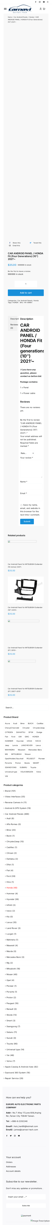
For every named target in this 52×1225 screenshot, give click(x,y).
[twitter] (11, 1136)
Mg (8, 963)
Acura (7, 723)
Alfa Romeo (12, 824)
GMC (27, 737)
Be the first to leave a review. (19, 271)
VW (6, 776)
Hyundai (20, 741)
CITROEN (9, 732)
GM (20, 737)
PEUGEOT (31, 759)
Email (23, 493)
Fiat (6, 737)
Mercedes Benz (14, 957)
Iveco (9, 911)
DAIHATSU (20, 732)
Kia (8, 916)
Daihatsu (11, 859)
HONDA (15, 302)
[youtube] (44, 2)
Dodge (39, 732)
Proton (18, 763)
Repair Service (12, 1078)
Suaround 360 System (15, 1072)
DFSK (31, 732)
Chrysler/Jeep (39, 728)
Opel (9, 980)
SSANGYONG (10, 767)
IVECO (38, 741)
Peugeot (10, 1003)
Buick (9, 836)
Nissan (28, 754)
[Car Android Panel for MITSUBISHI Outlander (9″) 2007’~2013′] (22, 661)
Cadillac (40, 723)
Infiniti (29, 741)
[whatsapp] (47, 2)
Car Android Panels (24, 300)
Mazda (10, 951)
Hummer (10, 893)
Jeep (7, 745)
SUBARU (23, 767)
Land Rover (12, 928)
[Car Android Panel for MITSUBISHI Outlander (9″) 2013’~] (23, 621)
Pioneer (41, 759)
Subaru (10, 1032)
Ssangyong (12, 1026)
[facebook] (36, 2)
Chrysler (26, 728)
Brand (8, 791)
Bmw (22, 723)
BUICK (30, 723)
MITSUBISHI (16, 754)
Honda (36, 300)
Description (13, 319)
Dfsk (9, 864)
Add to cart (26, 292)
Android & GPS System (15, 808)
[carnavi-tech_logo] (20, 5)
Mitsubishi (11, 968)
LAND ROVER (26, 745)
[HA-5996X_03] (26, 133)
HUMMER (9, 741)
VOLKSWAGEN (26, 772)
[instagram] (40, 2)
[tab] (12, 319)
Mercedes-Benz (35, 750)
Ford (13, 737)
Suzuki (10, 1038)
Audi (15, 723)
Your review (26, 458)
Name (23, 481)
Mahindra (11, 940)
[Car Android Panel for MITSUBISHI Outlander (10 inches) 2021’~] (22, 542)
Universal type (11, 772)
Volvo (38, 772)
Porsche (8, 763)
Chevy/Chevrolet (12, 728)
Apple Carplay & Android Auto (19, 1067)
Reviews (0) (13, 326)
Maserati (21, 750)
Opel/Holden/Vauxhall (14, 759)
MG (6, 754)
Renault (10, 1009)
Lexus (38, 745)
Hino (9, 882)
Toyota (33, 767)
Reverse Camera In (14, 802)
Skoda (27, 763)
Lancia (15, 745)
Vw (8, 1055)
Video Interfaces (12, 796)
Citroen (10, 853)
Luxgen (10, 934)
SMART (36, 763)
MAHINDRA (10, 750)
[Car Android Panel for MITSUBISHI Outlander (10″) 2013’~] (26, 578)
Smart (9, 1020)
